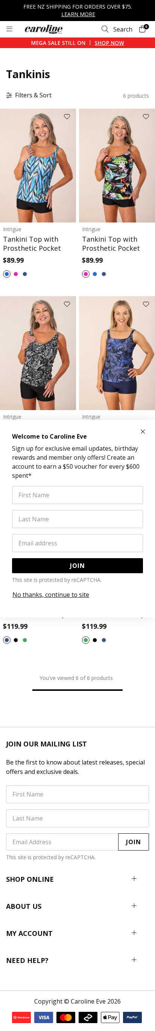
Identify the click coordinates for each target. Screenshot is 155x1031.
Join (77, 566)
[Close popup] (143, 432)
